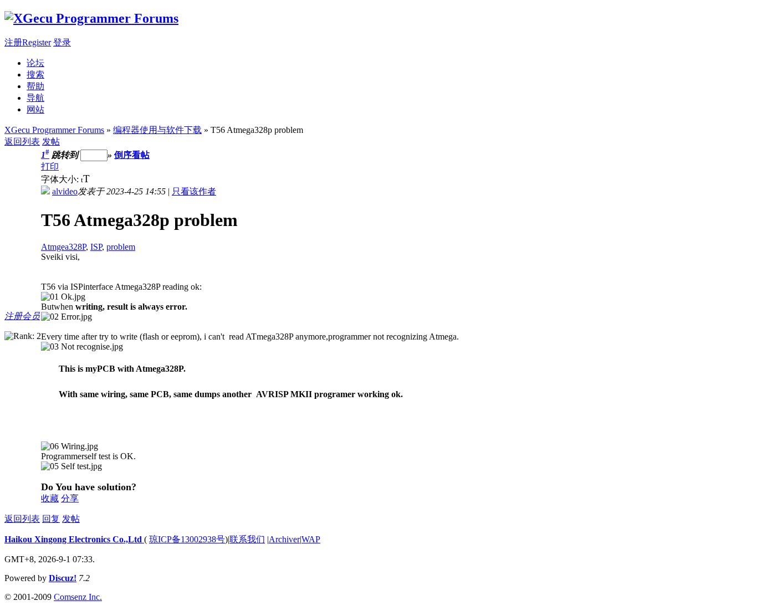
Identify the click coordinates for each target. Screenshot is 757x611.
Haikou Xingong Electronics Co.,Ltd (74, 539)
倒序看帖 (132, 155)
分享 (70, 498)
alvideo (65, 191)
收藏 (50, 498)
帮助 (35, 86)
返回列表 (22, 141)
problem (120, 246)
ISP (96, 246)
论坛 (35, 63)
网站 (35, 109)
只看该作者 (194, 191)
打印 (50, 166)
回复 (51, 518)
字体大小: (61, 179)
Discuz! (62, 578)
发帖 (51, 141)
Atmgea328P (63, 246)
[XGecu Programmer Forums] (91, 18)
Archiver (284, 539)
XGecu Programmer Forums (54, 130)
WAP (310, 539)
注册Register (27, 42)
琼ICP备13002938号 (187, 539)
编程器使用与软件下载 (157, 130)
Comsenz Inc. (78, 597)
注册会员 (22, 316)
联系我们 (247, 539)
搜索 (35, 74)
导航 (35, 97)
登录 (62, 42)
